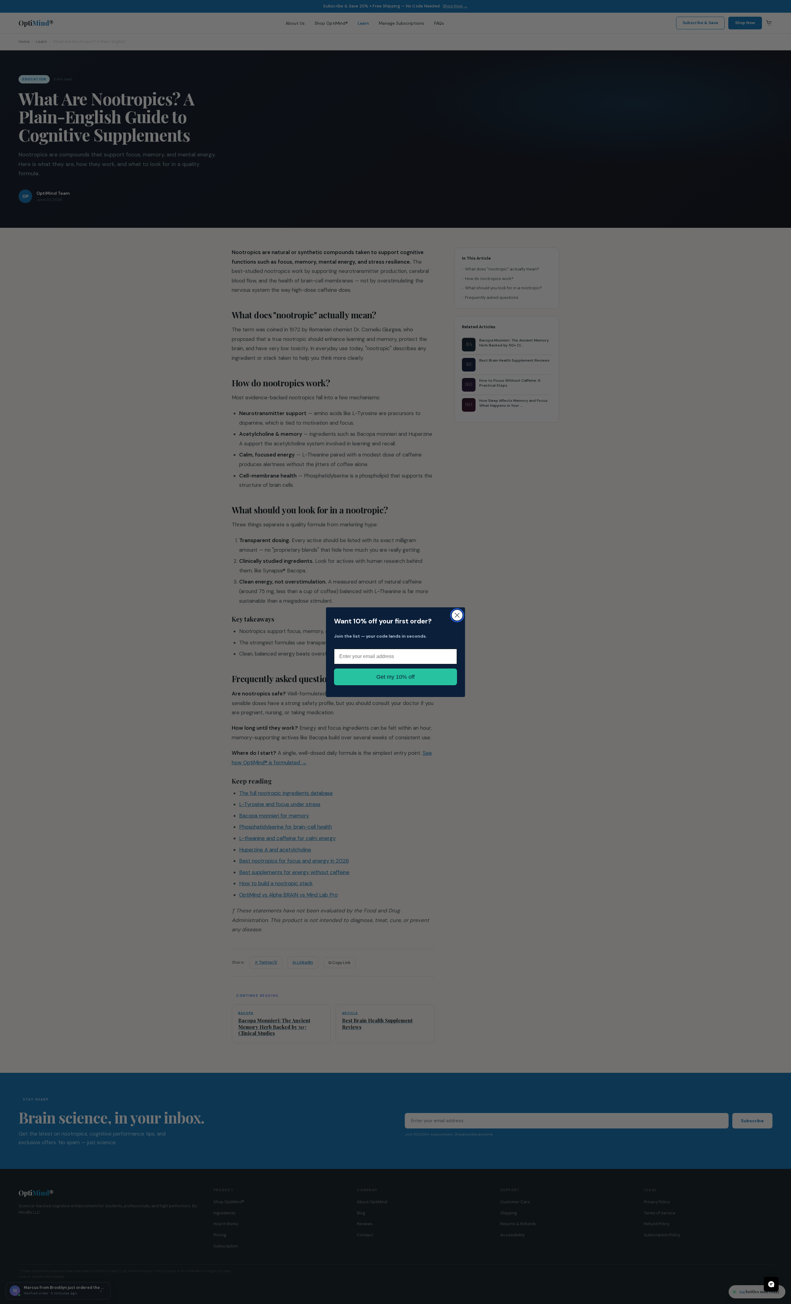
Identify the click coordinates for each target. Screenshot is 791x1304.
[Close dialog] (457, 615)
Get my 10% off (395, 677)
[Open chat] (771, 1284)
